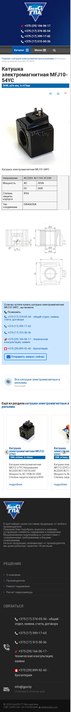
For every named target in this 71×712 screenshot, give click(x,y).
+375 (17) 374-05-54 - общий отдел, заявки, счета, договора (37, 31)
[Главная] (35, 20)
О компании (13, 574)
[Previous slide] (6, 452)
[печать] (58, 93)
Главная (6, 58)
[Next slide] (64, 452)
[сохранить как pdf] (65, 93)
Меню (39, 50)
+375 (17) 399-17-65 (37, 36)
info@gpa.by (23, 687)
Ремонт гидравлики (18, 586)
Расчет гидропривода (19, 592)
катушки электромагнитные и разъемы (33, 58)
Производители (15, 580)
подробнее (15, 484)
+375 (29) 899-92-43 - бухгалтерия (27, 348)
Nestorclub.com (50, 707)
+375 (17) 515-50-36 (37, 41)
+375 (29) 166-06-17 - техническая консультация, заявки (37, 25)
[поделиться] (50, 93)
